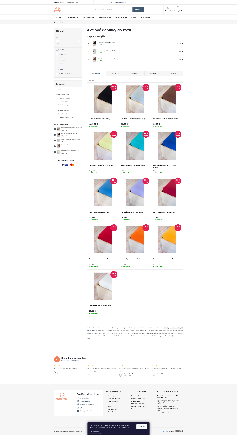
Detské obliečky (64, 101)
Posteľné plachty (65, 114)
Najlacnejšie (116, 73)
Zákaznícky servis (59, 2)
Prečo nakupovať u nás (138, 398)
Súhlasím (142, 427)
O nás (109, 404)
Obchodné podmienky (137, 404)
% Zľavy (61, 90)
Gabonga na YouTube (86, 411)
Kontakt (109, 406)
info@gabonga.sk (85, 398)
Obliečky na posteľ (63, 94)
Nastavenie (95, 432)
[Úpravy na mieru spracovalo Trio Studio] (179, 431)
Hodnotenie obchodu (72, 2)
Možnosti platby (136, 401)
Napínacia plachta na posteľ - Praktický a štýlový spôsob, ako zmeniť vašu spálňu (168, 401)
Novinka (62, 60)
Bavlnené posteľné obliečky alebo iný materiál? (167, 409)
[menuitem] (59, 17)
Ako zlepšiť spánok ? (163, 413)
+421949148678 (85, 401)
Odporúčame (96, 73)
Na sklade (63, 54)
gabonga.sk (83, 408)
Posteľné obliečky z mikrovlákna (166, 406)
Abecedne (173, 73)
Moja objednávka (112, 409)
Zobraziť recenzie (74, 360)
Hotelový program (112, 401)
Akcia (61, 57)
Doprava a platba (136, 396)
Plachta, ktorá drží (112, 412)
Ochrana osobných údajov (138, 406)
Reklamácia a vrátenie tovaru (139, 409)
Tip (60, 63)
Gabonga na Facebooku (87, 404)
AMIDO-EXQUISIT (65, 74)
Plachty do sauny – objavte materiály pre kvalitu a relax (167, 396)
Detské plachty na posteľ (67, 117)
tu (128, 427)
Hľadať (138, 10)
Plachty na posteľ (63, 110)
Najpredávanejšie (154, 73)
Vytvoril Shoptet (169, 431)
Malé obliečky (64, 105)
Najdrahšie (134, 73)
